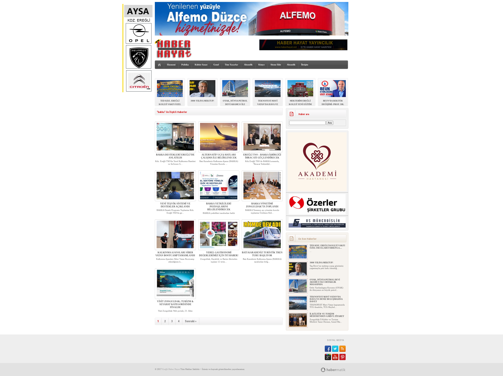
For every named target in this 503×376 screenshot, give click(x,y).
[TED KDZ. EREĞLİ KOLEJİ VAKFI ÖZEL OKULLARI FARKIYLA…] (298, 257)
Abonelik (248, 64)
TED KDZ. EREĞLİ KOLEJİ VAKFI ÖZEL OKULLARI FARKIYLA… (327, 246)
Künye (261, 64)
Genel (216, 64)
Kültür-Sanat (201, 64)
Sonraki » (190, 321)
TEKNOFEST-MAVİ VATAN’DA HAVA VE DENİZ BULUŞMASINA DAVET (326, 299)
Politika (185, 64)
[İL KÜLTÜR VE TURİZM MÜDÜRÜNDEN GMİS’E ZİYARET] (298, 326)
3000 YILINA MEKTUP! (321, 262)
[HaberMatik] (337, 369)
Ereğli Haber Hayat (171, 369)
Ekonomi (171, 64)
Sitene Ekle (276, 64)
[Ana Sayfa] (159, 64)
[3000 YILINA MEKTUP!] (298, 274)
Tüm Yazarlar (231, 64)
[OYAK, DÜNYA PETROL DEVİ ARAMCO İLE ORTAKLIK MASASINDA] (298, 291)
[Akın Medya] (323, 370)
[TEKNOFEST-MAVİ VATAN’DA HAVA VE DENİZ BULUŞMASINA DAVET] (298, 308)
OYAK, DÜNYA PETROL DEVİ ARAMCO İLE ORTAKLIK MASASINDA (325, 281)
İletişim (304, 64)
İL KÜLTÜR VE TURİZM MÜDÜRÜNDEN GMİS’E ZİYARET (327, 315)
